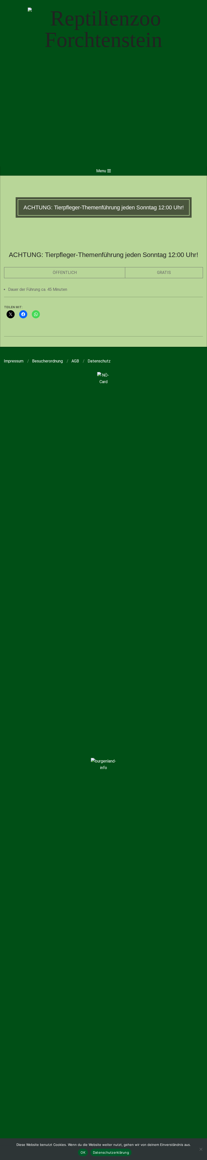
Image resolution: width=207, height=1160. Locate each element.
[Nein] (200, 1149)
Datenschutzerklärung (111, 1152)
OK (83, 1152)
